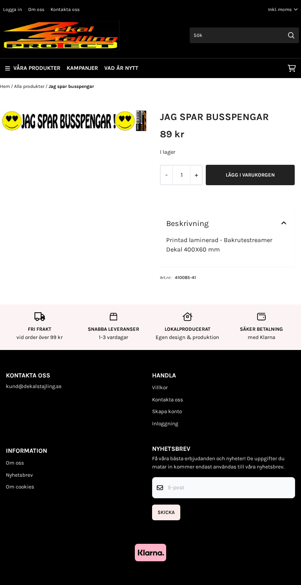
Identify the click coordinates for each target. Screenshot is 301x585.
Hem (5, 86)
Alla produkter (29, 86)
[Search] (291, 35)
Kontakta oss (65, 9)
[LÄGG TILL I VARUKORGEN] (250, 175)
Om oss (36, 9)
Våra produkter (36, 68)
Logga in (12, 9)
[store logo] (61, 35)
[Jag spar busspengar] (73, 121)
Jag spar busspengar (71, 86)
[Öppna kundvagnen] (292, 68)
